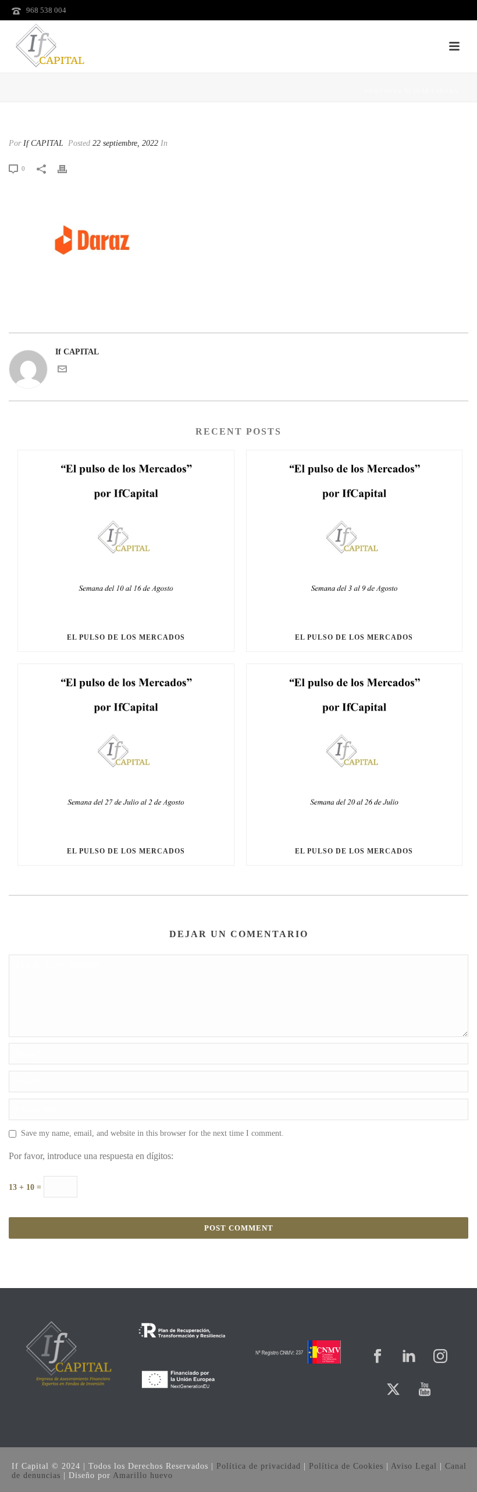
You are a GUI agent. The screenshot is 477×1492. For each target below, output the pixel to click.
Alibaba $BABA (431, 91)
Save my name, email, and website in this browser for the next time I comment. (152, 1133)
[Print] (68, 168)
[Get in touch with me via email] (62, 371)
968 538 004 (46, 10)
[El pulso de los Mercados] (126, 536)
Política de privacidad (258, 1466)
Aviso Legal (414, 1466)
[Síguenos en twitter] (393, 1390)
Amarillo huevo (143, 1475)
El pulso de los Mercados (126, 637)
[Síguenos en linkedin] (409, 1357)
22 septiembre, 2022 (125, 143)
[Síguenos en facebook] (378, 1357)
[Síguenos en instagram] (440, 1357)
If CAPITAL (43, 143)
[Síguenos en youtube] (425, 1390)
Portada (380, 91)
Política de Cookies (346, 1466)
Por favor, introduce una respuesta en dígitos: (91, 1156)
